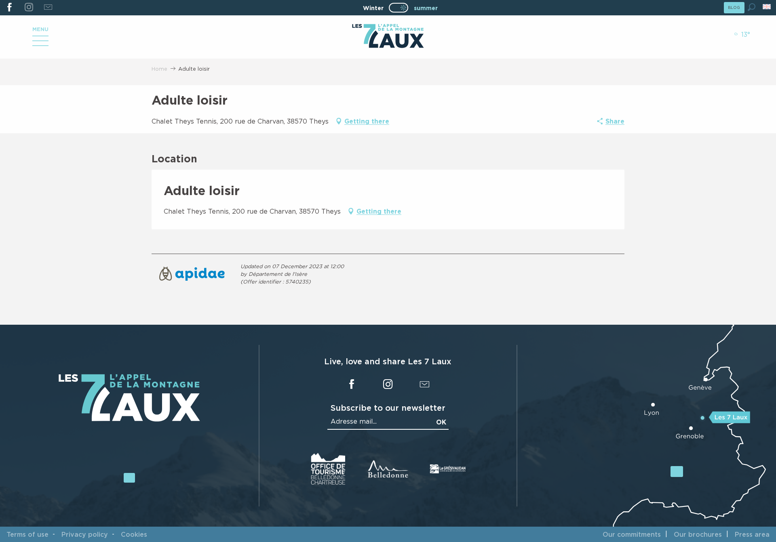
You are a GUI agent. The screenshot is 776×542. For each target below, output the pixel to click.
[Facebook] (9, 7)
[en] (767, 6)
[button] (751, 7)
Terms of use (27, 534)
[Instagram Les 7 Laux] (28, 7)
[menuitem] (388, 37)
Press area (752, 534)
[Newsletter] (47, 7)
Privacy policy (84, 534)
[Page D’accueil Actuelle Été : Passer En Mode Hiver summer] (398, 8)
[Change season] (401, 8)
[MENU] (40, 44)
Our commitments (632, 534)
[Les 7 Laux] (129, 419)
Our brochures (698, 534)
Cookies (134, 534)
